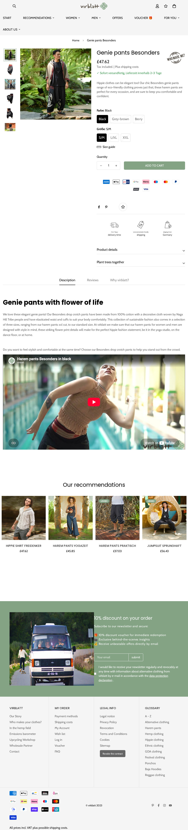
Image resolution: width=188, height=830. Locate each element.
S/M (102, 138)
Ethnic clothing (154, 745)
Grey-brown (120, 119)
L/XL (114, 138)
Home (75, 40)
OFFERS (117, 18)
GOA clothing (153, 751)
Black (102, 119)
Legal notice (107, 716)
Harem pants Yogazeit (70, 546)
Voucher (60, 745)
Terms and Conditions (113, 734)
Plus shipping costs (127, 67)
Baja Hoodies (153, 769)
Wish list (60, 734)
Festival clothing (155, 757)
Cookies (105, 739)
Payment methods (66, 716)
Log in (58, 739)
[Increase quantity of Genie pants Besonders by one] (116, 165)
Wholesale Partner (21, 745)
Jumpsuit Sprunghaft (164, 546)
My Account (62, 728)
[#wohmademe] (176, 57)
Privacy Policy (108, 722)
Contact (14, 751)
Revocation (107, 728)
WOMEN (71, 18)
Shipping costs (64, 722)
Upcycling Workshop (22, 739)
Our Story (15, 716)
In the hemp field (20, 728)
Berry (138, 119)
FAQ (57, 751)
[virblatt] (94, 6)
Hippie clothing (154, 739)
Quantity (102, 157)
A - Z (148, 716)
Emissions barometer (23, 734)
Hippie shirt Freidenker (23, 546)
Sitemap (105, 745)
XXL (126, 138)
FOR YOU (170, 18)
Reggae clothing (155, 775)
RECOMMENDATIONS (37, 18)
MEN (95, 18)
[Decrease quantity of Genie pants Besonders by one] (101, 165)
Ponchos (150, 763)
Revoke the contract (113, 753)
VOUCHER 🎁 (143, 18)
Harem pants (153, 728)
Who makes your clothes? (25, 722)
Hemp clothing (154, 734)
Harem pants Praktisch (117, 546)
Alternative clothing (157, 722)
